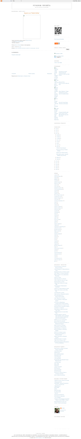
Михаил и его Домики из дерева (60, 332)
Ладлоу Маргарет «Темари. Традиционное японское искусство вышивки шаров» (64, 92)
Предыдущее (49, 73)
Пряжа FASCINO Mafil (19, 41)
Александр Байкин (57, 358)
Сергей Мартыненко (58, 351)
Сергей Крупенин (57, 362)
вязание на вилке (57, 182)
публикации (32, 48)
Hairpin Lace (56, 183)
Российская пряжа (57, 391)
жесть (55, 251)
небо (55, 239)
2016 (57, 128)
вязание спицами (57, 223)
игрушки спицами (57, 233)
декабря (58, 135)
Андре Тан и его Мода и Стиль (59, 340)
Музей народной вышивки (59, 39)
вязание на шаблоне (58, 207)
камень (55, 235)
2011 (57, 162)
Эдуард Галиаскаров (58, 366)
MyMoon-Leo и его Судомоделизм (60, 319)
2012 (57, 161)
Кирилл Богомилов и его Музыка (60, 278)
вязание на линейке (57, 206)
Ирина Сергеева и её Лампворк (59, 325)
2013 (57, 133)
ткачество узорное (57, 259)
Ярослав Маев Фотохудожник (59, 321)
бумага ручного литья (58, 248)
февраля (58, 157)
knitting (55, 192)
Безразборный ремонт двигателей (60, 401)
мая (57, 143)
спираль (55, 216)
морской (56, 190)
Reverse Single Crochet (58, 195)
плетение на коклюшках (58, 200)
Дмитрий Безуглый (57, 355)
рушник (55, 242)
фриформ (56, 179)
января (58, 159)
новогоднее (56, 199)
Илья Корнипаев (57, 368)
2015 (57, 130)
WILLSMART (56, 387)
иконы (55, 213)
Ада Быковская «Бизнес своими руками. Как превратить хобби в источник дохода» (64, 73)
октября (58, 136)
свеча (55, 255)
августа (58, 140)
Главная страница (31, 73)
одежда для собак (57, 253)
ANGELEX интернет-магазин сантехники (61, 380)
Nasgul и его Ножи (57, 277)
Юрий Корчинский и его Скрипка (60, 338)
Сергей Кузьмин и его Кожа (59, 292)
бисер (16, 48)
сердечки (56, 243)
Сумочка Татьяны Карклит (61, 148)
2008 (57, 167)
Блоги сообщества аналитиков (59, 375)
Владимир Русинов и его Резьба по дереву (61, 271)
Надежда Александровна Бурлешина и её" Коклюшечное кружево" (61, 323)
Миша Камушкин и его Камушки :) (60, 328)
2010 (57, 164)
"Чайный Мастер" (57, 386)
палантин (56, 215)
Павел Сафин (56, 363)
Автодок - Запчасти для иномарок (60, 402)
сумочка (56, 205)
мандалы (56, 236)
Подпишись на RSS (58, 53)
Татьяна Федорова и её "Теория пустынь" (61, 304)
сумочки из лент (57, 228)
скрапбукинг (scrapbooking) (59, 226)
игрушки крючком (57, 252)
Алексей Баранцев (57, 356)
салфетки (56, 225)
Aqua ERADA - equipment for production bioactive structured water (61, 384)
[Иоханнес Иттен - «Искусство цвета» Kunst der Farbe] (56, 86)
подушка (56, 241)
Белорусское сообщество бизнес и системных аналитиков (60, 373)
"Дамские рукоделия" (58, 381)
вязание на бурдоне (58, 197)
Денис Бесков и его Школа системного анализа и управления (61, 349)
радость (55, 218)
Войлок (55, 388)
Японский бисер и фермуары (59, 396)
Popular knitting (29, 40)
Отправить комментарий (16, 54)
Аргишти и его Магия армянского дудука (61, 288)
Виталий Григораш (57, 370)
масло (55, 238)
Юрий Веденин (57, 352)
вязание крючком (22, 48)
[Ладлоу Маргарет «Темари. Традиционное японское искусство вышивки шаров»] (56, 97)
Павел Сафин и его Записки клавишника (61, 273)
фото (55, 261)
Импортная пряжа (57, 390)
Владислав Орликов (57, 369)
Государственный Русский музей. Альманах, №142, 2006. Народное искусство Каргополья (63, 114)
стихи (55, 256)
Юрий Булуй (56, 365)
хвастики (56, 180)
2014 (57, 131)
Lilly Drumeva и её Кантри (59, 307)
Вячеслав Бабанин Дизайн (59, 353)
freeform (55, 177)
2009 (57, 166)
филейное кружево (57, 245)
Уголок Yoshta (42, 5)
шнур (55, 202)
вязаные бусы (56, 209)
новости (28, 48)
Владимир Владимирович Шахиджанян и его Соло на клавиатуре (61, 342)
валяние (55, 232)
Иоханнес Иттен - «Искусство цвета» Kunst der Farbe (64, 83)
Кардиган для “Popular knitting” (31, 13)
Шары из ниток (57, 230)
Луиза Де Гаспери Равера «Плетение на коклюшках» (63, 103)
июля (58, 141)
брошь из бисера (18, 44)
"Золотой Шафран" (57, 397)
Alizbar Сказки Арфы (58, 62)
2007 (57, 169)
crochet (37, 48)
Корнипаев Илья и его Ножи (59, 281)
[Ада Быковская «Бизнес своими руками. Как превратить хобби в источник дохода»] (56, 79)
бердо (55, 246)
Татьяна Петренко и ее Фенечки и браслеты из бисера (60, 267)
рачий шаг (56, 193)
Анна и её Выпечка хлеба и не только (61, 280)
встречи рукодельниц (58, 189)
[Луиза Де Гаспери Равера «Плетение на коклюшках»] (56, 107)
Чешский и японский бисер (59, 394)
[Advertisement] (21, 64)
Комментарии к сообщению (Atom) (24, 76)
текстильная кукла (57, 258)
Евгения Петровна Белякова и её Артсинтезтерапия (60, 334)
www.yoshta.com (40, 437)
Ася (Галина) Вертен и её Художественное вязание (59, 296)
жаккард (56, 249)
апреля (58, 144)
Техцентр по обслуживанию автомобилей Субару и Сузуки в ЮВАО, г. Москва (61, 399)
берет (55, 222)
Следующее (14, 73)
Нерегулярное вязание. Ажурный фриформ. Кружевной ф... (62, 155)
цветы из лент (56, 219)
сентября (58, 138)
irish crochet (56, 186)
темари (55, 220)
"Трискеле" (56, 393)
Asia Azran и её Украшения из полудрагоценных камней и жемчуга (61, 303)
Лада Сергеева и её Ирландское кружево (61, 294)
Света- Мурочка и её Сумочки (59, 298)
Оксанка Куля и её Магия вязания (60, 326)
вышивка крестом (57, 196)
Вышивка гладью (57, 229)
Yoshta (63, 408)
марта (58, 146)
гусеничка (56, 210)
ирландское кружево (58, 187)
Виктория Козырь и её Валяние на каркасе (61, 306)
